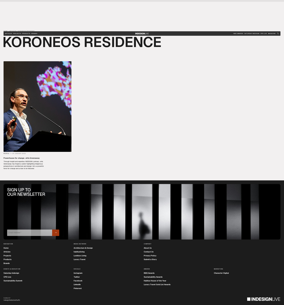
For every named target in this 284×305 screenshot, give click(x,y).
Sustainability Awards (153, 277)
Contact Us (149, 252)
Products (26, 33)
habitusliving (79, 252)
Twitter (77, 277)
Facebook (78, 281)
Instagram (78, 273)
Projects (17, 33)
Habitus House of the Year (155, 281)
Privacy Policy (150, 255)
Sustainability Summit (13, 281)
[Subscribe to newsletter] (55, 233)
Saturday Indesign (11, 273)
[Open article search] (278, 33)
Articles (8, 33)
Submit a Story (150, 259)
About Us (148, 248)
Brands (34, 33)
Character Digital (221, 273)
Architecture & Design (83, 248)
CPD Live (7, 277)
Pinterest (78, 288)
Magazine (272, 33)
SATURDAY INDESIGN (251, 33)
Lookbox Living (80, 255)
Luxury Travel (79, 259)
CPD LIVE (263, 33)
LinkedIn (77, 284)
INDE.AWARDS (238, 33)
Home (6, 248)
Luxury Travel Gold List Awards (157, 284)
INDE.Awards (149, 273)
